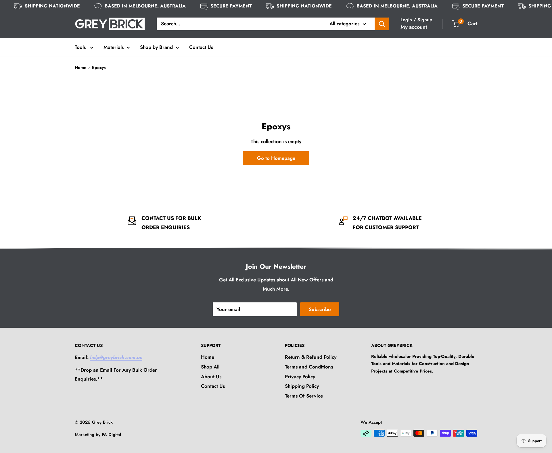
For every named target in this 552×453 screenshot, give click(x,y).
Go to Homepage (276, 158)
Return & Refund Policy (310, 357)
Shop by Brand (156, 47)
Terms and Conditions (309, 366)
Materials (113, 47)
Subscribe (320, 309)
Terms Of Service (304, 395)
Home (80, 67)
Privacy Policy (300, 376)
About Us (211, 376)
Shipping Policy (302, 386)
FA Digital (111, 434)
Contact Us (201, 47)
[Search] (382, 24)
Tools (81, 47)
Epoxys (99, 67)
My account (413, 27)
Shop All (210, 366)
